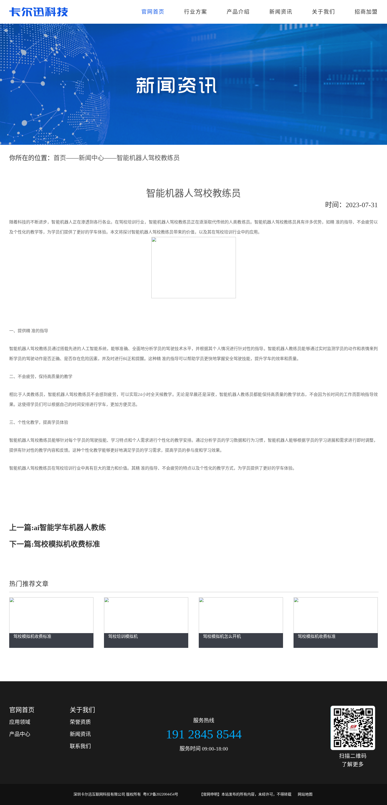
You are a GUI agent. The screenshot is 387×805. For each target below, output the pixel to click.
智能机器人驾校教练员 (148, 158)
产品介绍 (238, 12)
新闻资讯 (280, 12)
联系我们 (80, 746)
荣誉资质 (80, 722)
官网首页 (153, 12)
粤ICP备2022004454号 (160, 794)
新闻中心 (91, 158)
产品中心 (19, 734)
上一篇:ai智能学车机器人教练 (57, 528)
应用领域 (19, 722)
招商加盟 (366, 12)
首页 (59, 158)
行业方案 (195, 12)
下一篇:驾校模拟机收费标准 (54, 544)
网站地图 (305, 794)
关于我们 (323, 12)
